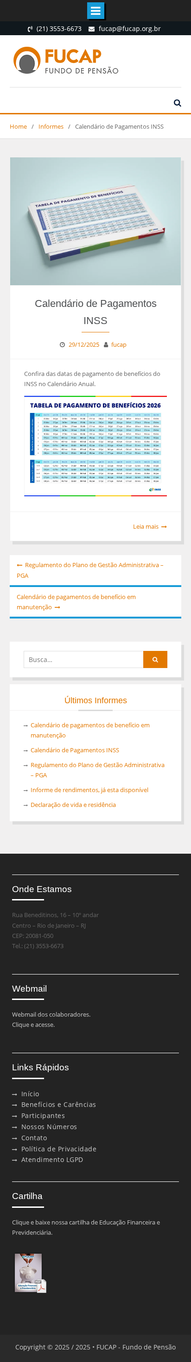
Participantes (43, 1115)
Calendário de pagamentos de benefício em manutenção (76, 602)
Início (30, 1093)
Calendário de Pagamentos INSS (75, 750)
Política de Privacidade (59, 1148)
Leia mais (146, 526)
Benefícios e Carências (58, 1104)
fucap (119, 344)
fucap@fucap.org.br (130, 28)
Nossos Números (49, 1126)
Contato (34, 1137)
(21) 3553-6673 (59, 28)
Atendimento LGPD (52, 1159)
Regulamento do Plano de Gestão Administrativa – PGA (90, 570)
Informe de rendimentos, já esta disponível (89, 790)
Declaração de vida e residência (73, 804)
